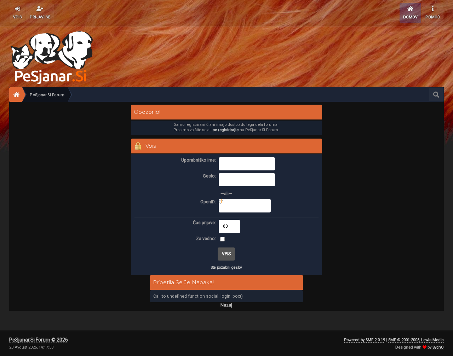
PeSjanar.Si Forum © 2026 (38, 340)
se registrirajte (226, 130)
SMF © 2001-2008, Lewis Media (416, 340)
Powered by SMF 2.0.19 (364, 340)
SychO (438, 347)
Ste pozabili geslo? (226, 267)
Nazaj (226, 305)
